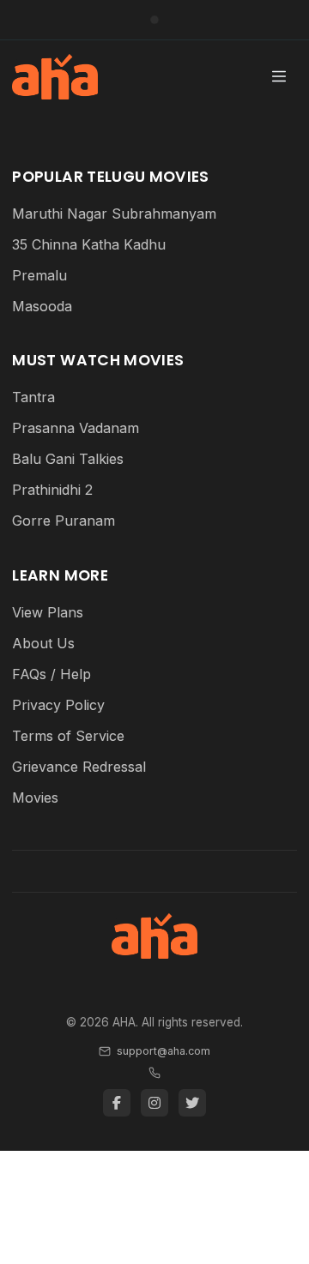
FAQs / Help (51, 674)
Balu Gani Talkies (68, 458)
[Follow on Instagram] (154, 1103)
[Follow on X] (192, 1103)
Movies (35, 797)
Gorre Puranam (63, 520)
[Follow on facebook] (116, 1103)
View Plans (47, 612)
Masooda (42, 306)
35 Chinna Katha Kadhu (89, 244)
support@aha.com (163, 1050)
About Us (43, 643)
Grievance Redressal (79, 766)
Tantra (33, 397)
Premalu (39, 275)
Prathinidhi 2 (52, 489)
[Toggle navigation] (279, 76)
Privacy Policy (58, 704)
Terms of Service (68, 735)
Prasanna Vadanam (75, 427)
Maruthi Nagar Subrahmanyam (114, 213)
